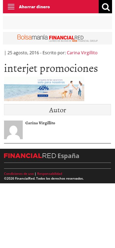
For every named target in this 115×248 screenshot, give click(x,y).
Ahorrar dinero (34, 6)
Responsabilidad (49, 173)
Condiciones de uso (19, 173)
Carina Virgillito (82, 53)
